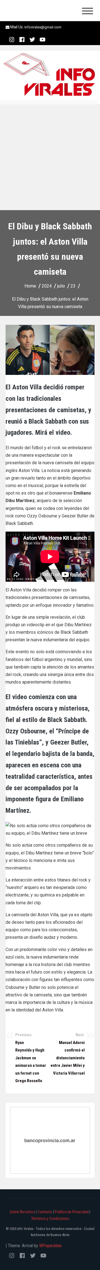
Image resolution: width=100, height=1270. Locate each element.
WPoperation (50, 1245)
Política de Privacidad (72, 1212)
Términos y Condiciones (50, 1218)
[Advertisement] (50, 157)
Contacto (45, 1212)
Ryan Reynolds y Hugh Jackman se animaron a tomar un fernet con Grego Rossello (30, 1057)
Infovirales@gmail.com (42, 27)
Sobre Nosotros (22, 1212)
